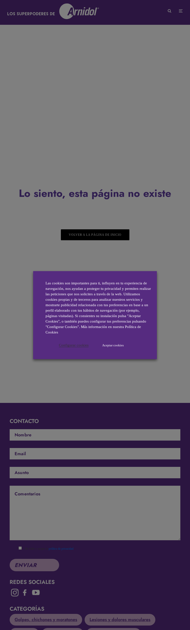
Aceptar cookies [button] (113, 345)
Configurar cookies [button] (74, 345)
